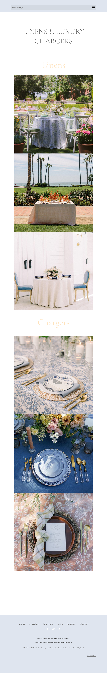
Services (34, 624)
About (22, 624)
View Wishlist (84, 666)
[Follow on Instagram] (59, 629)
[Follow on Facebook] (47, 629)
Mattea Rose (72, 648)
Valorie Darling (41, 648)
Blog (60, 624)
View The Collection (53, 54)
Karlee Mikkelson (63, 648)
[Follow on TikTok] (53, 629)
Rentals (71, 624)
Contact (84, 624)
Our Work (48, 624)
